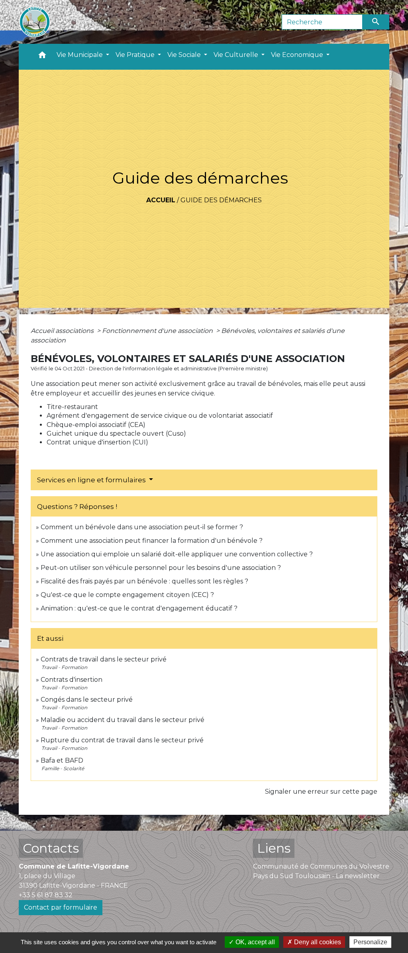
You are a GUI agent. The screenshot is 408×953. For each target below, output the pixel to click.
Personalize (370, 942)
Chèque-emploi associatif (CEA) (96, 425)
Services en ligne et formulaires (92, 480)
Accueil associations (63, 331)
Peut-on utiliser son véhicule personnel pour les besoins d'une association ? (161, 567)
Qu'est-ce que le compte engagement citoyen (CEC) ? (127, 595)
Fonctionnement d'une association (158, 331)
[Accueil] (35, 22)
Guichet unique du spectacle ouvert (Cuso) (116, 433)
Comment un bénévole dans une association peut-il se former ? (142, 527)
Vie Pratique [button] (136, 55)
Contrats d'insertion (71, 679)
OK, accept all (254, 942)
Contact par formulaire (60, 907)
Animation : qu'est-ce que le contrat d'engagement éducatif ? (139, 608)
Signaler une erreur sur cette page (321, 791)
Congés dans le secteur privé (87, 699)
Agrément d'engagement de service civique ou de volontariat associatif (160, 415)
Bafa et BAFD (62, 760)
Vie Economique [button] (298, 55)
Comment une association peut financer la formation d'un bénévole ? (152, 540)
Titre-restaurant (72, 407)
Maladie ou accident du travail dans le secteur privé (122, 720)
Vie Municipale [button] (80, 55)
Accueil (160, 200)
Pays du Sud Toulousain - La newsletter (316, 876)
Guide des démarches (221, 200)
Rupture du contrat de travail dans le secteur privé (122, 740)
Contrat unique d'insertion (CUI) (97, 442)
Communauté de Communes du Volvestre (321, 866)
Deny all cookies (316, 942)
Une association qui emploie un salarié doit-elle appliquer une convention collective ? (177, 554)
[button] (42, 57)
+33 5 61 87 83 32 (46, 895)
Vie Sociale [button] (184, 55)
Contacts (51, 848)
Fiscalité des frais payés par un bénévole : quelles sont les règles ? (144, 581)
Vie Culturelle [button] (237, 55)
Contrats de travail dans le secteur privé (104, 659)
